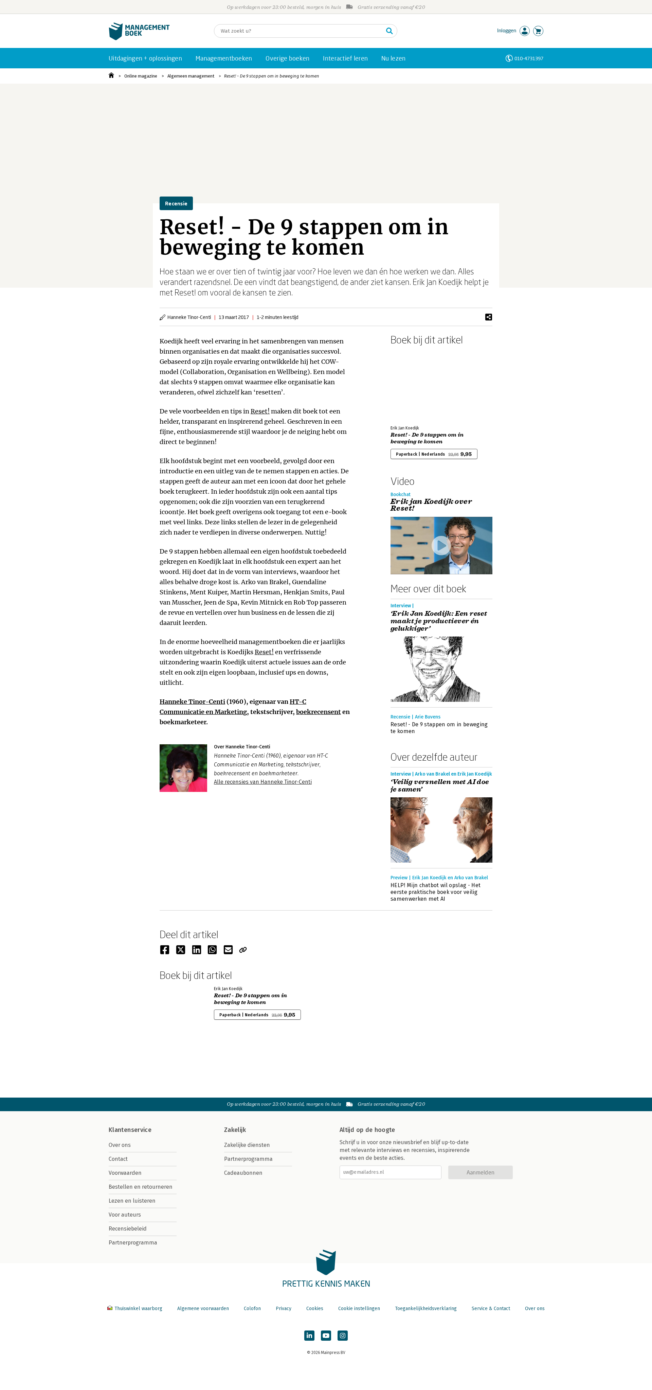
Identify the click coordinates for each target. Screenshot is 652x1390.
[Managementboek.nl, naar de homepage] (139, 38)
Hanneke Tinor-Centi (192, 702)
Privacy (283, 1308)
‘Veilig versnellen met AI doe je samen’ (440, 785)
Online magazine (140, 76)
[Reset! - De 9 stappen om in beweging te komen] (414, 384)
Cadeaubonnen (243, 1173)
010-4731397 (528, 58)
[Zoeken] (389, 31)
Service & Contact (491, 1308)
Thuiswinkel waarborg (138, 1308)
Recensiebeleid (128, 1228)
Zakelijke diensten (247, 1145)
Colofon (252, 1308)
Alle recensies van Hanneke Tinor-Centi (263, 782)
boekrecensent (318, 712)
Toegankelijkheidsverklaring (426, 1308)
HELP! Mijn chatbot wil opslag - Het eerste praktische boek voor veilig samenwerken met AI (436, 892)
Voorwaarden (125, 1173)
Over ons (120, 1145)
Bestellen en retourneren (141, 1187)
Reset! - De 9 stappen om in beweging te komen (271, 76)
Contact (118, 1159)
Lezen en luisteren (132, 1201)
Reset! (260, 411)
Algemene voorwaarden (203, 1308)
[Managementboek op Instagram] (343, 1335)
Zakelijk (235, 1130)
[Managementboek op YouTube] (326, 1335)
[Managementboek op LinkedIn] (309, 1335)
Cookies (314, 1308)
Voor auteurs (125, 1214)
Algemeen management (190, 76)
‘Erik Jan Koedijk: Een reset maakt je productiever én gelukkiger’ (439, 621)
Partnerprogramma (133, 1242)
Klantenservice (130, 1130)
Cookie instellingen (359, 1308)
